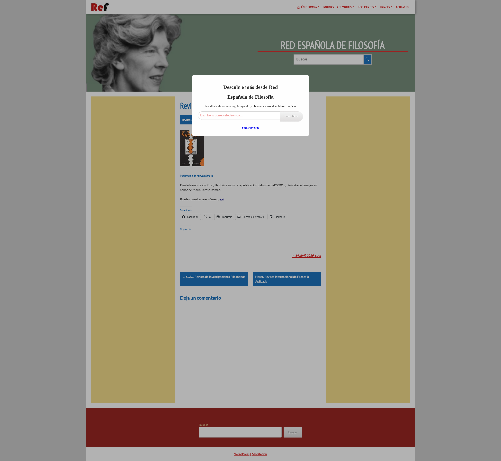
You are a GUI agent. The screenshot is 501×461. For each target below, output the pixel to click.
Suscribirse (291, 116)
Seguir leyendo (250, 127)
